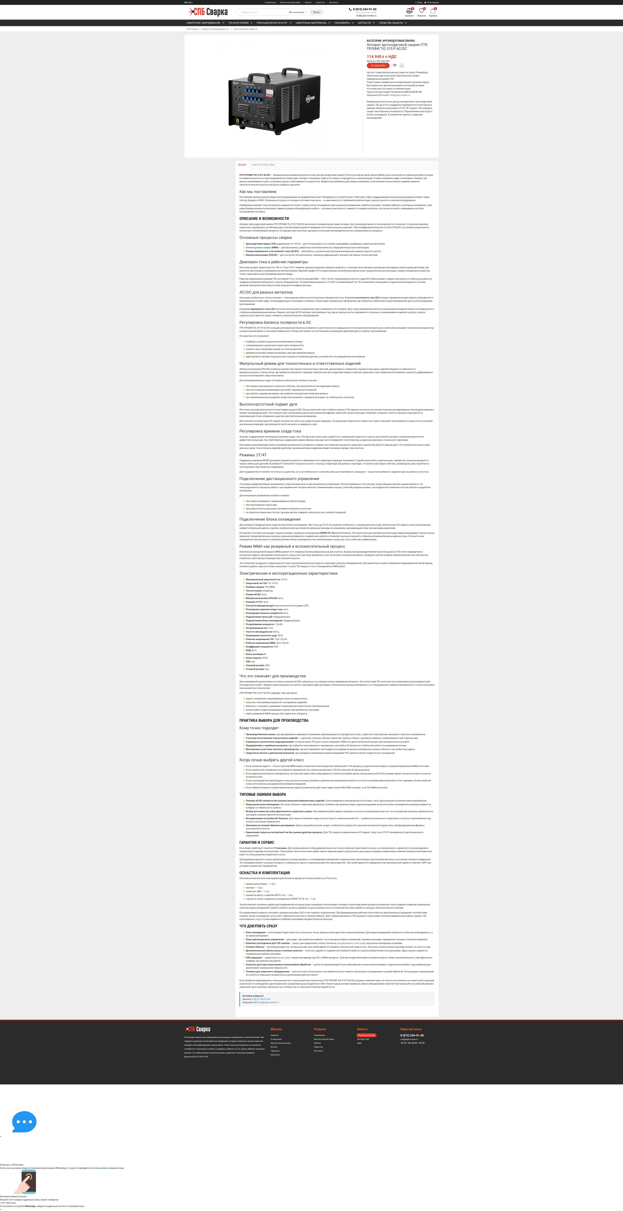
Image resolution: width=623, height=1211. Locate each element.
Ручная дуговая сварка (258, 247)
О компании (270, 2)
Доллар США (363, 1039)
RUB (189, 2)
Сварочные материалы (311, 22)
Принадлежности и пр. (272, 22)
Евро (359, 1043)
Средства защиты (391, 22)
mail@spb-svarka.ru (366, 15)
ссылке (102, 1168)
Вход (419, 2)
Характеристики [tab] (263, 164)
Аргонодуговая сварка (244, 29)
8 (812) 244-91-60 (412, 92)
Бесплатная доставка (290, 2)
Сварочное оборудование (203, 22)
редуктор (260, 919)
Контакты (333, 2)
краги (288, 957)
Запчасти (364, 22)
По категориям (239, 22)
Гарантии (320, 2)
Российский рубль (366, 1035)
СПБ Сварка (192, 29)
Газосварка (342, 22)
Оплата (308, 2)
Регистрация (433, 2)
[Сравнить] (402, 65)
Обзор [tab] (242, 164)
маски (280, 957)
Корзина (275, 1035)
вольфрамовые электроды (351, 943)
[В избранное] (394, 65)
